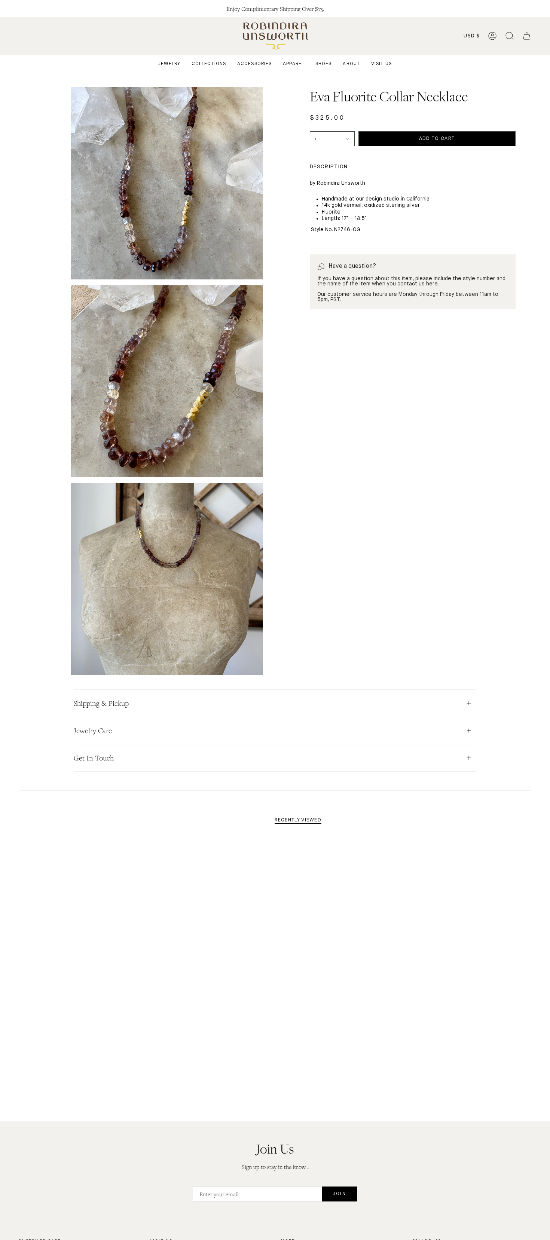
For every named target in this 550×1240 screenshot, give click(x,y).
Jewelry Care (93, 730)
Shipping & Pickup (101, 703)
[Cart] (526, 36)
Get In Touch (94, 757)
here (432, 284)
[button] (509, 36)
